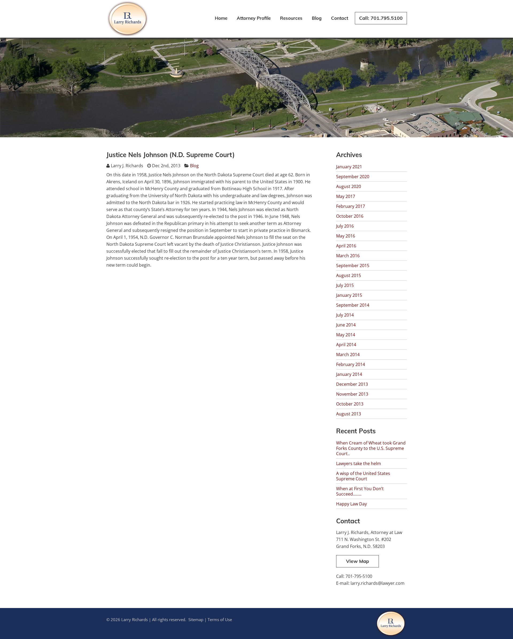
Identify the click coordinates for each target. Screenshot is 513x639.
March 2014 (348, 354)
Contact (339, 18)
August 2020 (348, 186)
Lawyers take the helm (358, 463)
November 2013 (352, 394)
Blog (317, 18)
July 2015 (345, 285)
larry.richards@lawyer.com (378, 583)
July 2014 (345, 315)
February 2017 (350, 206)
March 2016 (348, 256)
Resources (291, 18)
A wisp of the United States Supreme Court (363, 476)
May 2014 (345, 335)
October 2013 (349, 404)
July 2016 (345, 226)
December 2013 (352, 384)
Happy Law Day (351, 504)
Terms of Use (220, 619)
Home (221, 18)
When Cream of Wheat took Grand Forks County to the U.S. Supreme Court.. (371, 448)
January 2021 (349, 167)
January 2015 (349, 295)
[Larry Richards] (127, 36)
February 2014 (350, 364)
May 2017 (345, 196)
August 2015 (348, 275)
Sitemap (195, 619)
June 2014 (346, 325)
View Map (357, 561)
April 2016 (346, 246)
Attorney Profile (254, 18)
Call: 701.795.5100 (381, 18)
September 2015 (352, 265)
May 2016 (345, 236)
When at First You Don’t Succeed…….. (360, 491)
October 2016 (349, 216)
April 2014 (346, 345)
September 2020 (352, 177)
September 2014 (352, 305)
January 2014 (349, 374)
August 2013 (348, 414)
